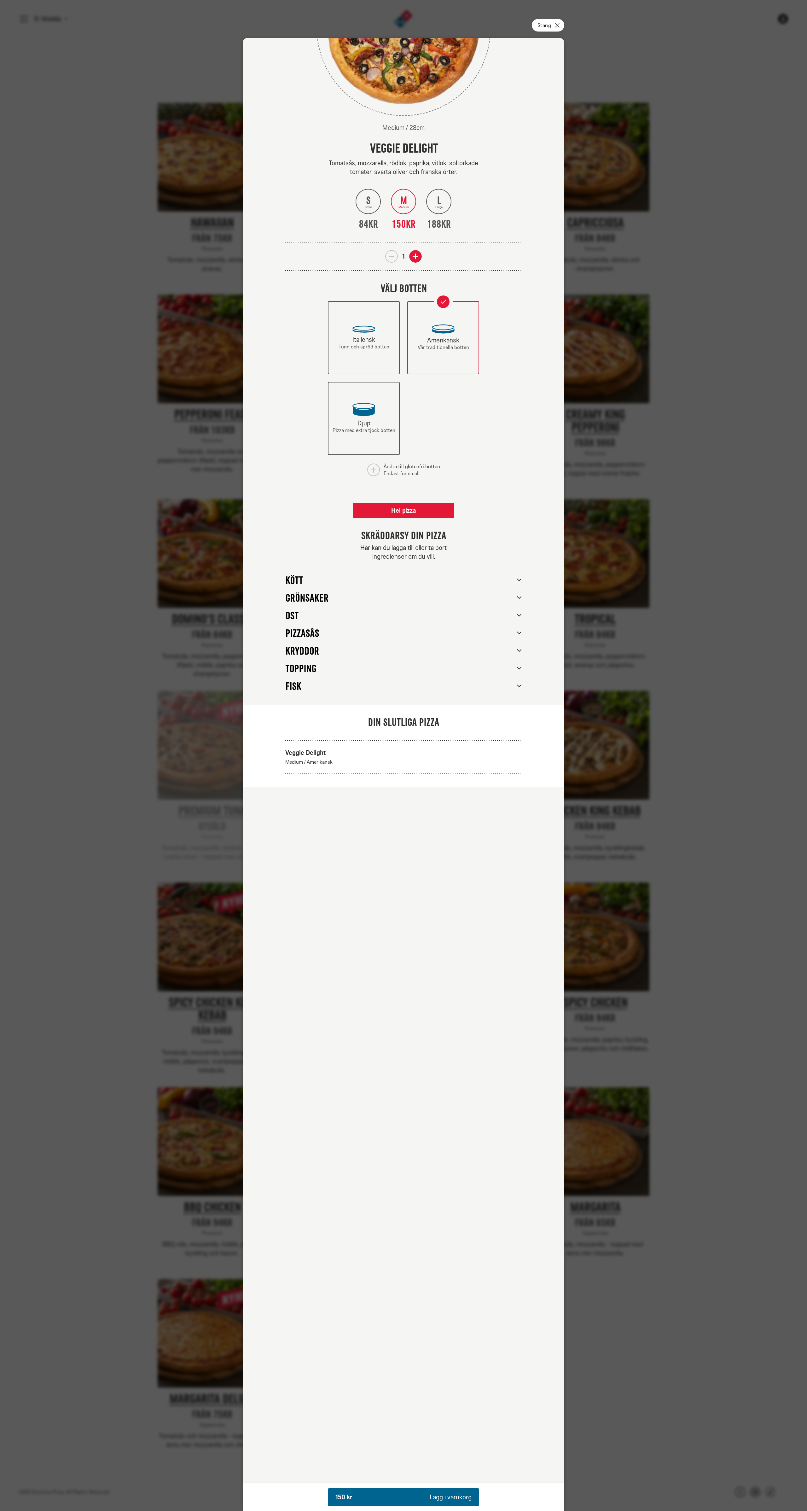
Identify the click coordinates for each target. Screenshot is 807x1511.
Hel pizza (403, 510)
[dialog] (403, 774)
